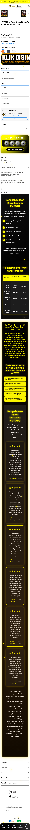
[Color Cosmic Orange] (3, 51)
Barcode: (11, 26)
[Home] (12, 6)
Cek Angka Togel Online (15, 149)
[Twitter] (5, 193)
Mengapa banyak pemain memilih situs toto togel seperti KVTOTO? (13, 399)
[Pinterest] (7, 193)
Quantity (3, 124)
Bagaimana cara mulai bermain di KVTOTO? (13, 384)
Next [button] (28, 2)
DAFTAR (14, 827)
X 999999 (5, 103)
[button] (2, 6)
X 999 (4, 87)
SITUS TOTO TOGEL (8, 78)
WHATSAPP (21, 827)
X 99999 (5, 98)
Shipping (9, 37)
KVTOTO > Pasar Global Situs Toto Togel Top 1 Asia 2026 (15, 2)
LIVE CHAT (26, 827)
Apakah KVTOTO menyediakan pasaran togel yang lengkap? (13, 394)
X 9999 (4, 93)
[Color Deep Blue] (8, 51)
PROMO (3, 827)
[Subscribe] (24, 811)
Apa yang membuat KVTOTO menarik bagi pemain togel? (14, 389)
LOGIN (8, 827)
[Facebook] (2, 193)
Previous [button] (1, 2)
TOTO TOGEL (6, 72)
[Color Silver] (14, 51)
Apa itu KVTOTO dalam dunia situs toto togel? (14, 379)
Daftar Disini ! (17, 2)
